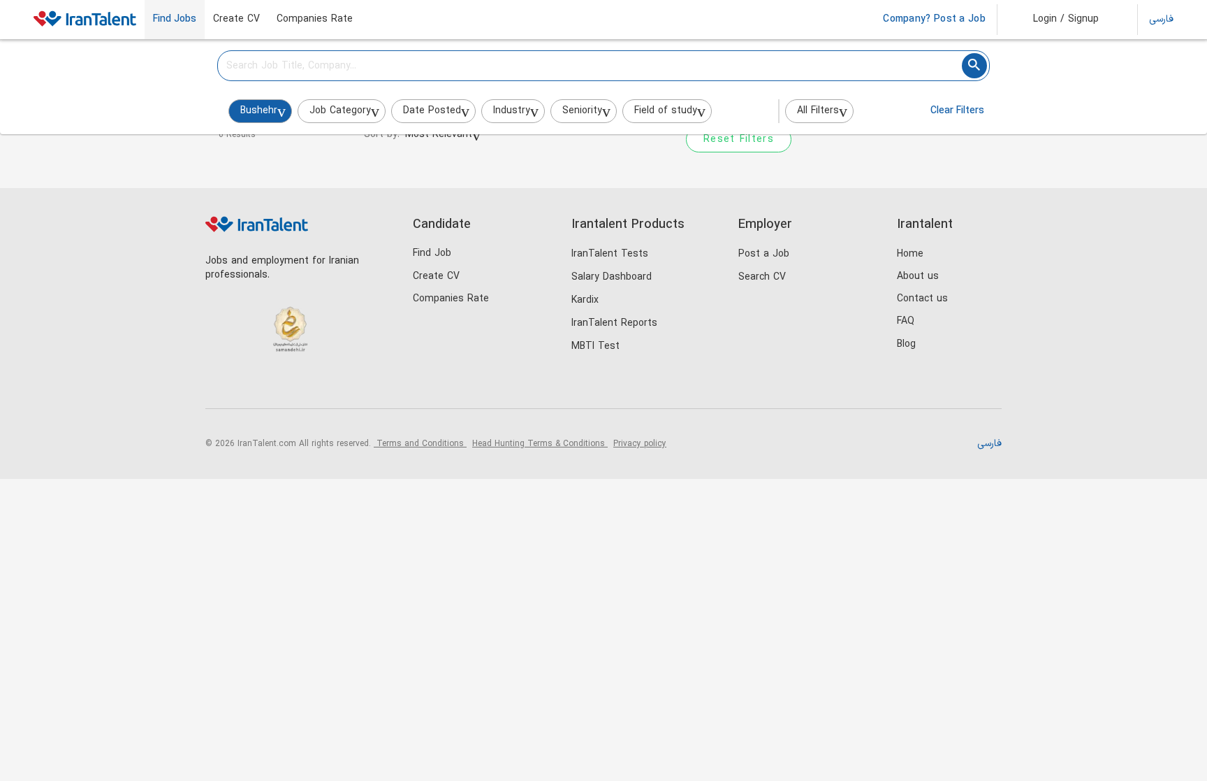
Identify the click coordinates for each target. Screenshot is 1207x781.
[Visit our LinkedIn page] (219, 385)
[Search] (974, 65)
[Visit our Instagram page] (248, 385)
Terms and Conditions (420, 444)
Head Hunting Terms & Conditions (540, 444)
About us (918, 276)
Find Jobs (174, 20)
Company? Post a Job (934, 20)
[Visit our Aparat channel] (334, 385)
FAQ (905, 321)
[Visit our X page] (277, 385)
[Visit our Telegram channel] (305, 385)
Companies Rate (315, 20)
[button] (1056, 19)
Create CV (236, 20)
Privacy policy (639, 444)
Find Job (432, 253)
